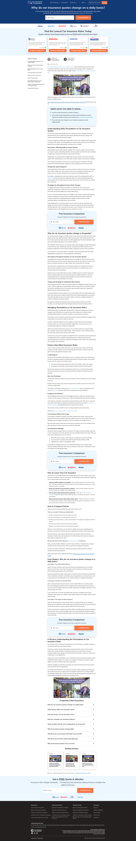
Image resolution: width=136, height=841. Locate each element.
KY (59, 825)
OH (91, 825)
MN (69, 825)
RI (98, 825)
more (43, 44)
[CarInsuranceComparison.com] (35, 2)
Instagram (37, 833)
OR (95, 825)
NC (88, 825)
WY (45, 827)
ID (51, 825)
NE (77, 825)
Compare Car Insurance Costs (83, 773)
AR (37, 825)
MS (71, 825)
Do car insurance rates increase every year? (65, 411)
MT (75, 825)
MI (67, 825)
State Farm (50, 178)
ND (89, 825)
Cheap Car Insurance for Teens (80, 812)
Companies (64, 2)
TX (32, 827)
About (83, 2)
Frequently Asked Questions (33, 88)
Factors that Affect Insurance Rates (35, 72)
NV (79, 825)
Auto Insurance (54, 2)
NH (81, 825)
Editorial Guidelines (98, 810)
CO (40, 825)
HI (50, 825)
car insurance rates (74, 388)
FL (47, 825)
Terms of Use (88, 20)
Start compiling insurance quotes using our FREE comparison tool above (66, 102)
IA (55, 825)
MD (64, 825)
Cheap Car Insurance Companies (39, 812)
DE (44, 825)
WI (43, 827)
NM (84, 825)
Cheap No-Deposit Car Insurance (81, 810)
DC (45, 825)
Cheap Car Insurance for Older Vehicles (82, 815)
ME (62, 825)
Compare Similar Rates (37, 50)
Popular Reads (77, 805)
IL (53, 825)
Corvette (55, 390)
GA (49, 825)
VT (35, 827)
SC (100, 825)
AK (33, 825)
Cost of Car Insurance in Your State (39, 817)
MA (66, 825)
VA (37, 827)
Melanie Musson (55, 59)
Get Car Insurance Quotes (37, 807)
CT (42, 825)
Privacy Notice (97, 812)
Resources (73, 2)
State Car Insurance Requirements (60, 812)
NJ (82, 825)
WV (41, 827)
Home (50, 773)
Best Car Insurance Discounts (59, 810)
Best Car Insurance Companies (38, 810)
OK (93, 825)
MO (73, 825)
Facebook (32, 833)
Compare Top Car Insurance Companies (41, 815)
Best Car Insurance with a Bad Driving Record (82, 817)
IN (54, 825)
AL (32, 825)
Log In (104, 2)
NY (86, 825)
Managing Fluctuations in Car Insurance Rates (35, 69)
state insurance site (73, 541)
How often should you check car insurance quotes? (61, 67)
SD (101, 825)
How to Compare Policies (33, 78)
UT (33, 827)
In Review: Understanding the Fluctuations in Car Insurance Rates (36, 85)
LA (60, 825)
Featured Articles (57, 805)
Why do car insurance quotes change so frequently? (35, 66)
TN (103, 825)
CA (39, 825)
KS (57, 825)
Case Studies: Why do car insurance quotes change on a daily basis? (35, 81)
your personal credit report (85, 117)
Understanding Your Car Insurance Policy (63, 773)
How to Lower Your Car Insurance (34, 75)
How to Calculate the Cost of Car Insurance (60, 817)
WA (39, 827)
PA (97, 825)
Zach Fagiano (71, 59)
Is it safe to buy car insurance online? (61, 815)
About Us (96, 807)
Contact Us (96, 817)
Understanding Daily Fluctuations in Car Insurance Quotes (35, 62)
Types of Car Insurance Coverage (60, 807)
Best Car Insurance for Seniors (80, 807)
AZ (35, 825)
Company (96, 805)
